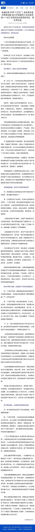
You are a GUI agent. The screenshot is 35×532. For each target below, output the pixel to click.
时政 (22, 8)
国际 (31, 8)
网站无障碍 (31, 2)
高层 (17, 8)
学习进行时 (10, 8)
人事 (26, 8)
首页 (3, 8)
